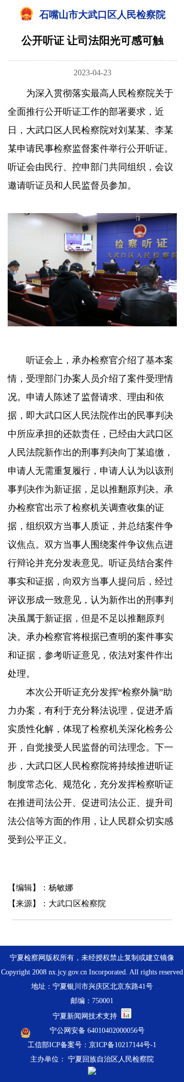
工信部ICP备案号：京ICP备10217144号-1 (92, 1045)
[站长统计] (126, 1016)
